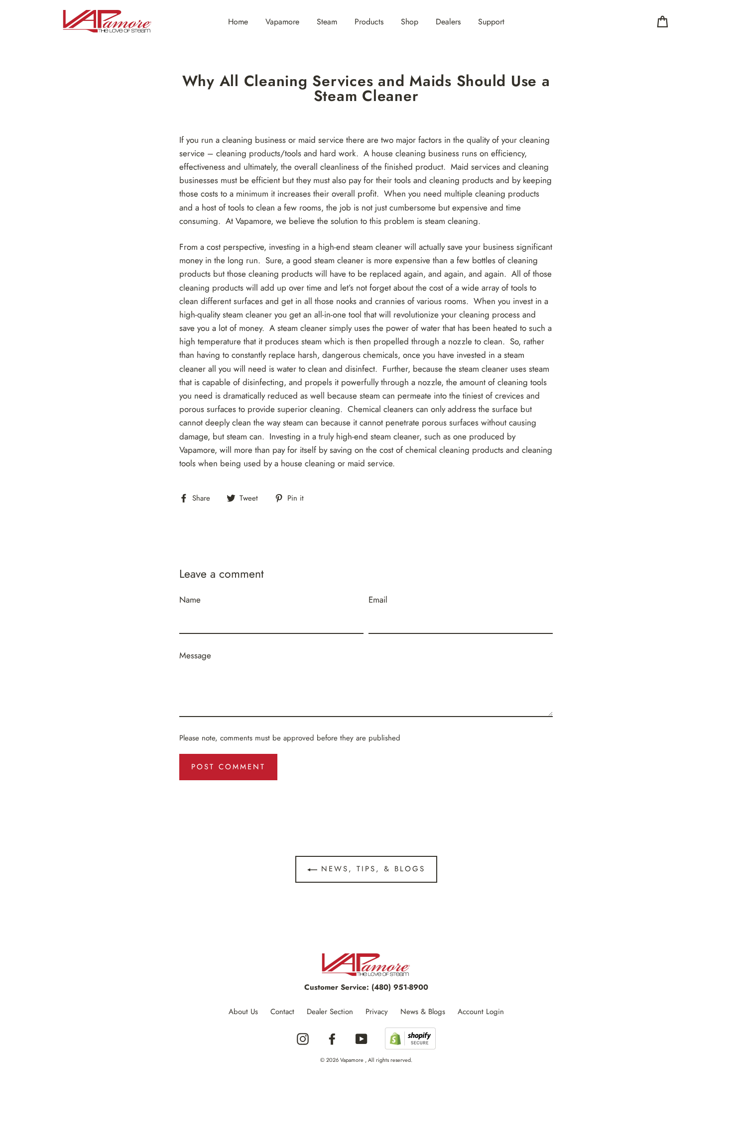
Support (491, 21)
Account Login (481, 1011)
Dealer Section (330, 1011)
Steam (327, 21)
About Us (243, 1011)
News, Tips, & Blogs (371, 868)
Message (195, 655)
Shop (409, 21)
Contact (282, 1011)
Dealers (448, 21)
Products (369, 21)
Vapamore (282, 21)
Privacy (377, 1011)
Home (238, 21)
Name (190, 600)
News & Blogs (422, 1011)
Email (377, 600)
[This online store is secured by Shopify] (410, 1039)
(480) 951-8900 (399, 987)
